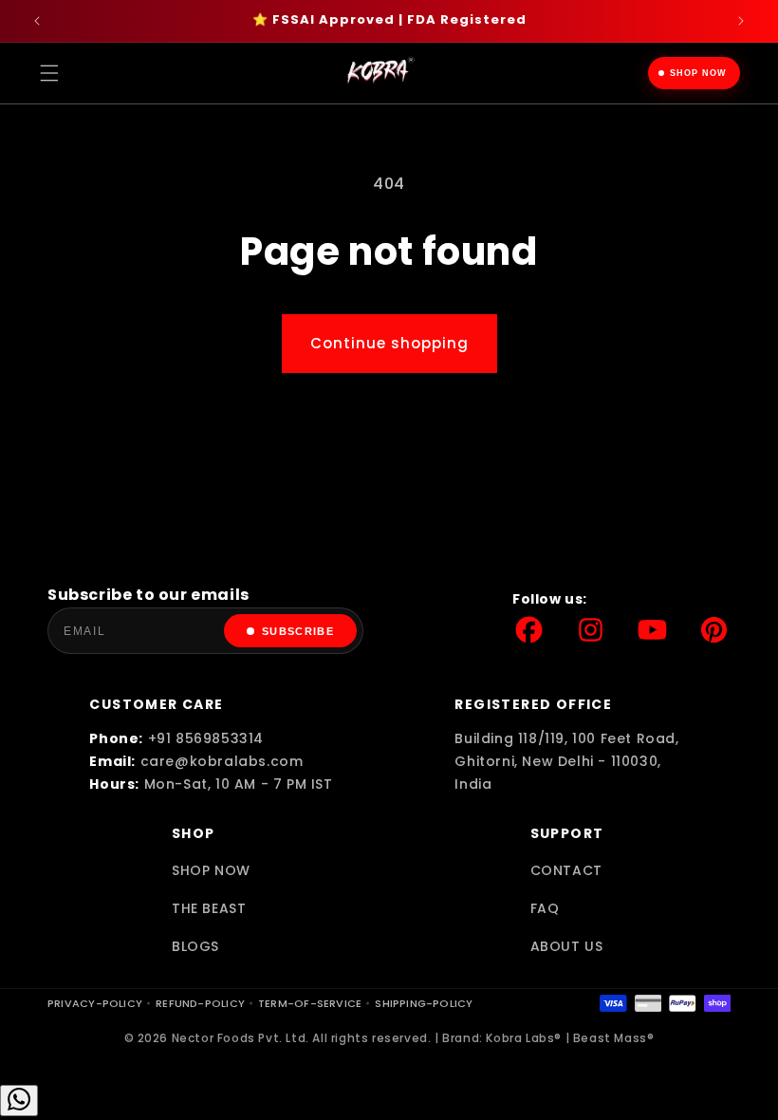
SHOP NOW (698, 73)
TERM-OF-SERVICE (309, 1003)
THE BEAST (209, 908)
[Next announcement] (741, 21)
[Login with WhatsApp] (19, 1100)
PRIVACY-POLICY (94, 1003)
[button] (49, 73)
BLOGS (195, 946)
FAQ (545, 908)
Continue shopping (389, 343)
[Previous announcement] (37, 21)
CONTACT (566, 870)
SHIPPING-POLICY (423, 1003)
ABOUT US (566, 946)
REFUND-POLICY (200, 1003)
